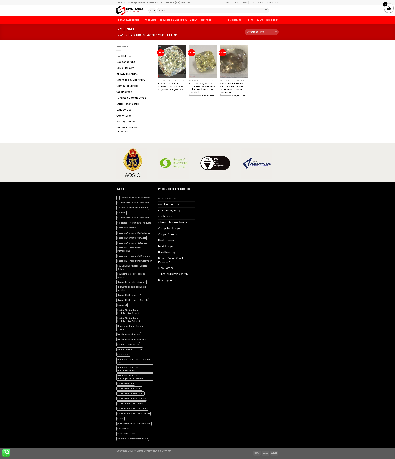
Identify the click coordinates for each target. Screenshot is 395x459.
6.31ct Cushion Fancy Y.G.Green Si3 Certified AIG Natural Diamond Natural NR (232, 88)
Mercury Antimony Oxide (129, 349)
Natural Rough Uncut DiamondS (128, 129)
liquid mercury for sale (128, 334)
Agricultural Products (140, 223)
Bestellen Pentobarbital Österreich (134, 261)
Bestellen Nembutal (127, 227)
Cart (252, 2)
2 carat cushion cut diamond (136, 197)
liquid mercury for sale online (131, 339)
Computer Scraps (127, 86)
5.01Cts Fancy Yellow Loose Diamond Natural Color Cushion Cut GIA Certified (202, 88)
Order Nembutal (125, 383)
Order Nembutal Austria (129, 388)
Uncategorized (167, 280)
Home (120, 35)
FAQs (244, 2)
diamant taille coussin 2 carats (132, 300)
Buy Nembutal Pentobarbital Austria (131, 275)
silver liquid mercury (127, 433)
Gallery (227, 2)
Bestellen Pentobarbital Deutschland (129, 249)
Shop (261, 2)
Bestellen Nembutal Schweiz (131, 238)
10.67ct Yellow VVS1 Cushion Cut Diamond (170, 85)
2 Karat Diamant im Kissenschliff (133, 202)
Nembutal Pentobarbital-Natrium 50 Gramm (133, 361)
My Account (273, 2)
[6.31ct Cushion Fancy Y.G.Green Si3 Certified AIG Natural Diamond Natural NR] (234, 61)
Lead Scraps (123, 109)
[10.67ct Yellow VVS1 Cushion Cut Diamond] (172, 61)
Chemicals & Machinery (173, 20)
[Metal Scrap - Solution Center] (130, 10)
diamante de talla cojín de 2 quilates (131, 288)
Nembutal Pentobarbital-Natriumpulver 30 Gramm (130, 377)
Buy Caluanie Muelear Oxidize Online (132, 267)
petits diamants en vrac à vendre (134, 423)
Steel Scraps (124, 92)
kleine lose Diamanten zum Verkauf (130, 327)
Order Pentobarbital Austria (131, 403)
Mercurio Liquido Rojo (128, 344)
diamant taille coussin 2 (129, 295)
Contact (206, 20)
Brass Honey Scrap (127, 104)
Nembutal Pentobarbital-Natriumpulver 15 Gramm (130, 369)
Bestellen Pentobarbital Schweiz (133, 256)
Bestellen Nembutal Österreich (132, 243)
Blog (236, 2)
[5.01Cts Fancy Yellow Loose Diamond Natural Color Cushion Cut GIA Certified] (203, 61)
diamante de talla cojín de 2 (131, 282)
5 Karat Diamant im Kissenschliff (133, 217)
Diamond (122, 305)
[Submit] (266, 10)
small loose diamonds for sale (132, 438)
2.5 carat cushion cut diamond (132, 207)
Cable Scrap (124, 115)
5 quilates (122, 223)
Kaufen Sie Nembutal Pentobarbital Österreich (129, 319)
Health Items (124, 56)
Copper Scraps (125, 62)
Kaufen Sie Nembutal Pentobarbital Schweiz (128, 311)
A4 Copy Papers (126, 121)
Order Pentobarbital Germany (132, 408)
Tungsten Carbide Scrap (131, 98)
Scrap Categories (128, 20)
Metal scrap (123, 354)
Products (150, 20)
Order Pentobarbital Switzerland (133, 413)
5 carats (121, 212)
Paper (120, 418)
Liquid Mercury (125, 68)
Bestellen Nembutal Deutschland (133, 233)
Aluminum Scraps (127, 74)
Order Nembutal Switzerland (131, 398)
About (194, 20)
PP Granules (123, 428)
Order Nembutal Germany (130, 393)
